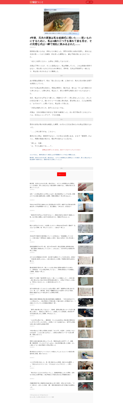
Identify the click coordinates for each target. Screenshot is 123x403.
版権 (53, 397)
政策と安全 (40, 397)
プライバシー (49, 397)
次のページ (62, 174)
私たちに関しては (34, 397)
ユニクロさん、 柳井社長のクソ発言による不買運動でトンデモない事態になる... (53, 154)
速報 (91, 2)
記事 (87, 2)
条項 (44, 397)
